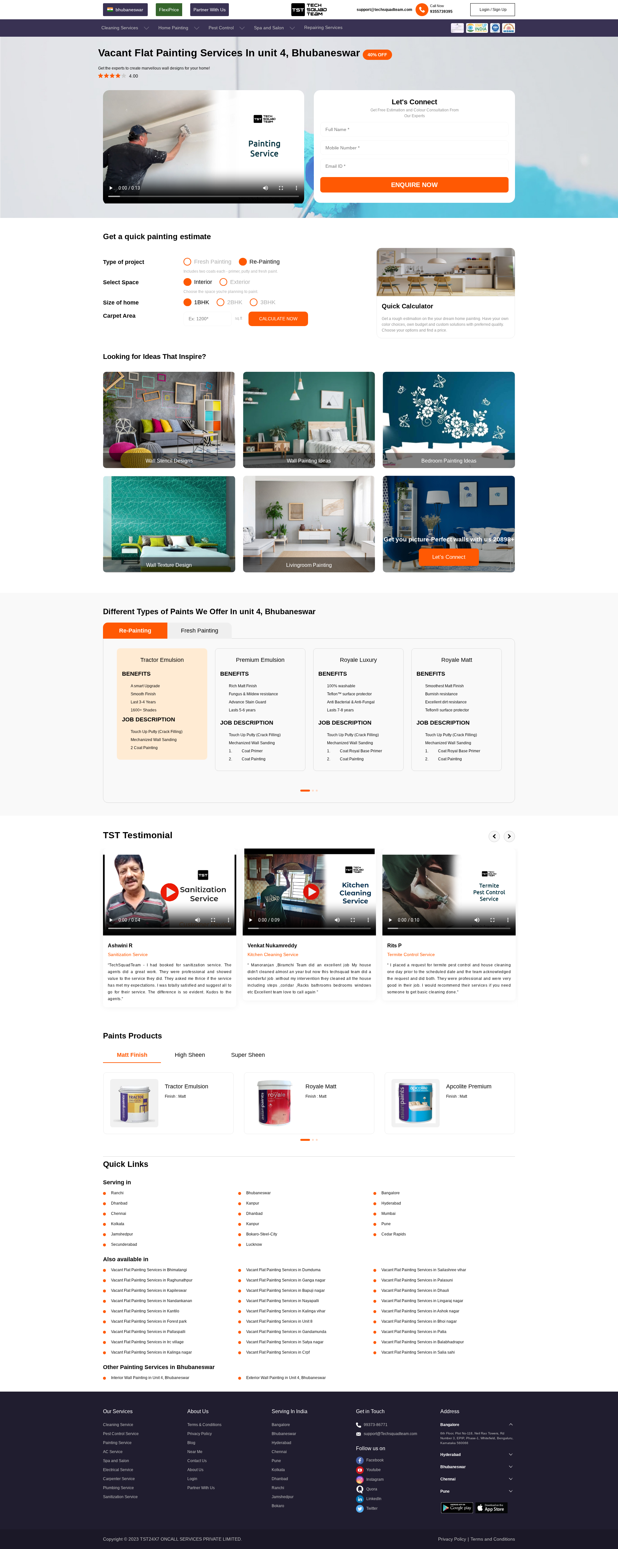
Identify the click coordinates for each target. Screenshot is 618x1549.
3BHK (268, 302)
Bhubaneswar (284, 1434)
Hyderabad (281, 1443)
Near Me (194, 1452)
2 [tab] (313, 791)
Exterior (240, 282)
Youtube (373, 1470)
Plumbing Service (118, 1488)
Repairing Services (323, 27)
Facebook (374, 1460)
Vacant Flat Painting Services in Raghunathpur (151, 1280)
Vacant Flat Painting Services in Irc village (147, 1342)
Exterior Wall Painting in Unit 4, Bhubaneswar (286, 1377)
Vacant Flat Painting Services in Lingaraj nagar (422, 1301)
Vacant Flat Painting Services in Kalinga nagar (151, 1352)
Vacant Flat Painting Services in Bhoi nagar (419, 1321)
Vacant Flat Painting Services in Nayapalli (282, 1301)
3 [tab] (317, 791)
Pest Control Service (121, 1434)
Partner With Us (209, 9)
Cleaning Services (120, 27)
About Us (195, 1470)
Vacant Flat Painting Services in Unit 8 (279, 1321)
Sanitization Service (120, 1497)
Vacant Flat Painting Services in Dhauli (415, 1290)
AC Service (113, 1452)
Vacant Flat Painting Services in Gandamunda (286, 1331)
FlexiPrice (169, 9)
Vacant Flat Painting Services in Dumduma (283, 1270)
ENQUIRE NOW (414, 184)
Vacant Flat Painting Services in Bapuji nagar (285, 1290)
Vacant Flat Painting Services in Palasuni (417, 1280)
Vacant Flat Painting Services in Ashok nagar (420, 1311)
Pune (276, 1461)
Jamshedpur (283, 1497)
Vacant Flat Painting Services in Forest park (149, 1321)
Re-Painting (264, 261)
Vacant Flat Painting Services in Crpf (278, 1352)
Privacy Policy (199, 1434)
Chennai (279, 1452)
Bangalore (281, 1424)
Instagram (374, 1479)
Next (509, 836)
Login (192, 1479)
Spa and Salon (269, 27)
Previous (494, 836)
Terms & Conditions (204, 1424)
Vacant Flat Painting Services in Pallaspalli (148, 1331)
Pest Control (222, 27)
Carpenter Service (119, 1479)
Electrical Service (118, 1470)
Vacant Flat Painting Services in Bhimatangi (149, 1270)
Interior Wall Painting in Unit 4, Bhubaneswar (150, 1377)
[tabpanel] (162, 704)
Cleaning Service (118, 1424)
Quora (371, 1489)
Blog (191, 1443)
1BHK (201, 302)
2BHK (234, 302)
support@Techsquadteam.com (390, 1434)
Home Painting (174, 27)
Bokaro (278, 1506)
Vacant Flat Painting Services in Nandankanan (151, 1301)
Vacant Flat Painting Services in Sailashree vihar (423, 1270)
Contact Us (197, 1461)
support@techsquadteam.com (384, 9)
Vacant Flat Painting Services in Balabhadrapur (422, 1342)
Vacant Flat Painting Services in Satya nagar (284, 1342)
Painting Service (117, 1443)
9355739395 (441, 11)
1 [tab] (305, 791)
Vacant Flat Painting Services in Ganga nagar (285, 1280)
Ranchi (278, 1488)
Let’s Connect (448, 557)
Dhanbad (280, 1479)
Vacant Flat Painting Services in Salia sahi (418, 1352)
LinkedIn (373, 1499)
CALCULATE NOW (278, 318)
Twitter (371, 1508)
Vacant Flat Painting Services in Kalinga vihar (285, 1311)
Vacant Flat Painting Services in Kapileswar (149, 1290)
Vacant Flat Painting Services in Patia (413, 1331)
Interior (203, 282)
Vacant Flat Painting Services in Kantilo (145, 1311)
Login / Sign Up (493, 9)
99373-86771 (376, 1424)
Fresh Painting (212, 261)
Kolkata (278, 1470)
